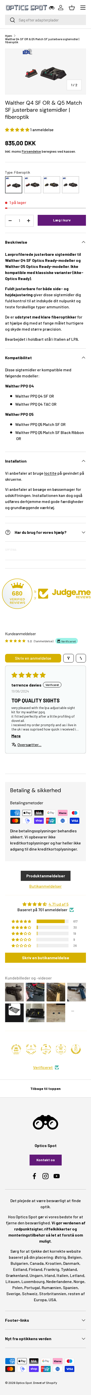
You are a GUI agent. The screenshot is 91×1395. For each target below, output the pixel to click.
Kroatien (53, 1263)
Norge (79, 1281)
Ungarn (36, 1275)
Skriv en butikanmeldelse (45, 957)
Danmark (71, 1263)
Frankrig (51, 1269)
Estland (20, 1269)
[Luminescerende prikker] (51, 184)
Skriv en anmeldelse (33, 658)
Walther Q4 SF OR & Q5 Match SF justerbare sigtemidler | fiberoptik (42, 40)
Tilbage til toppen (45, 1088)
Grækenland (17, 1275)
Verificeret (43, 1067)
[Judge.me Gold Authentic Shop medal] (31, 1049)
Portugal (32, 1287)
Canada (37, 1263)
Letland (77, 1275)
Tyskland (69, 1269)
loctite (50, 473)
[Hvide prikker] (70, 184)
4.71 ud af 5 (59, 904)
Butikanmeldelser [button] (45, 886)
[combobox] (45, 20)
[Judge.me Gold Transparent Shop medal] (46, 1049)
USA (52, 1299)
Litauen (13, 1281)
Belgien (74, 1257)
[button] (17, 129)
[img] (45, 904)
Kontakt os (45, 1160)
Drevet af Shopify (45, 1382)
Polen (17, 1287)
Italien (62, 1275)
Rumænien (51, 1287)
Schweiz (29, 1293)
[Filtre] (68, 658)
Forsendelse (31, 151)
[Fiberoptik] (13, 184)
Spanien (70, 1287)
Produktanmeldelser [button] (45, 875)
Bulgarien (19, 1263)
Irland (49, 1275)
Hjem (8, 35)
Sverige (13, 1293)
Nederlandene (59, 1281)
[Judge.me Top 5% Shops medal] (76, 1049)
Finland (35, 1269)
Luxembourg (32, 1281)
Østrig (60, 1257)
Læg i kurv (62, 220)
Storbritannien (52, 1293)
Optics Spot (24, 1382)
